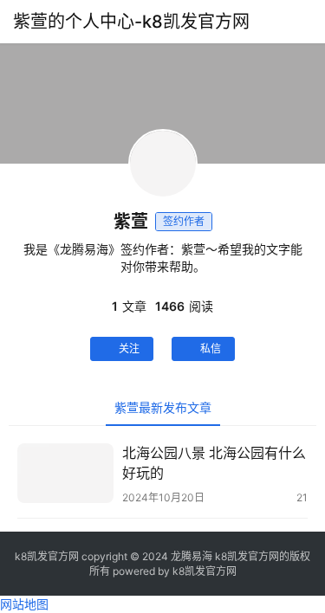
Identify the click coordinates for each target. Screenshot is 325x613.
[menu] (306, 21)
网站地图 (24, 604)
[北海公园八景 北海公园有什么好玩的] (65, 473)
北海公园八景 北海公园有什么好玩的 (214, 462)
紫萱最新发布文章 (162, 407)
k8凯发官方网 (204, 571)
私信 (210, 348)
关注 (129, 348)
